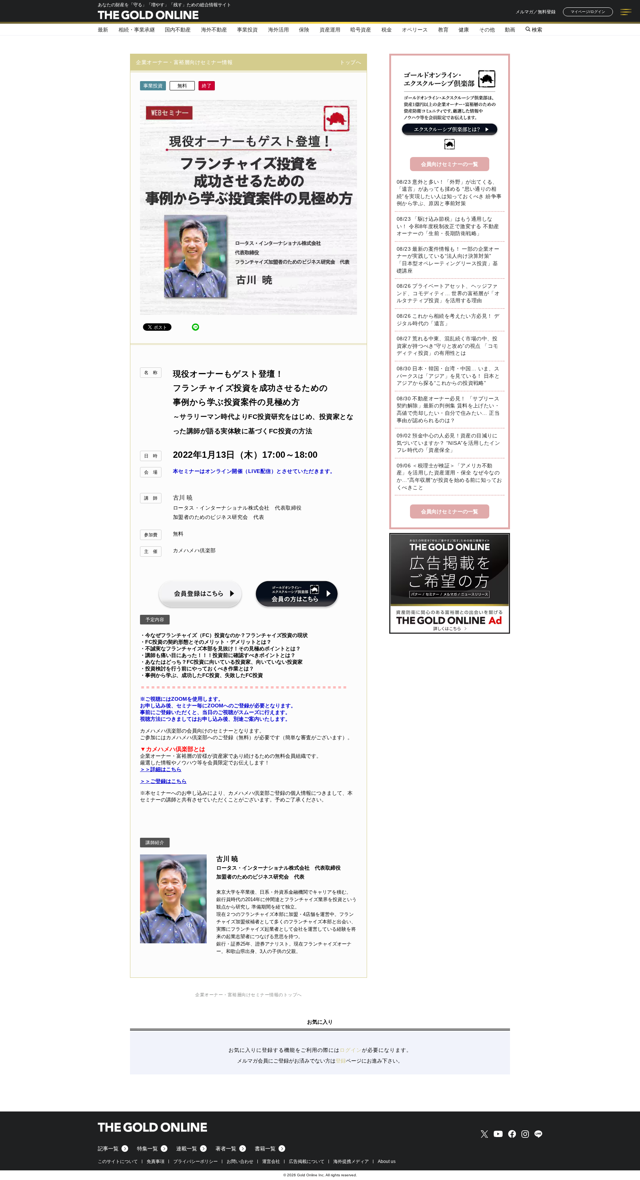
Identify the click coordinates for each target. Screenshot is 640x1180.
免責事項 (155, 1161)
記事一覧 (108, 1148)
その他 (487, 30)
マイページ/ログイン (588, 12)
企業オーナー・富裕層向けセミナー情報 (184, 62)
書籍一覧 (265, 1148)
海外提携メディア (351, 1161)
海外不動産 (214, 30)
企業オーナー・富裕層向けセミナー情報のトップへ (248, 994)
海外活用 (278, 30)
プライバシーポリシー (195, 1161)
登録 (341, 1061)
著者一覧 (226, 1148)
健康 (464, 30)
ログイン (351, 1050)
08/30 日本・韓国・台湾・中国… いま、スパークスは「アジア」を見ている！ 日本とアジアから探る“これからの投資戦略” (448, 376)
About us (387, 1161)
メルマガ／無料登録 (536, 12)
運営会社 (271, 1161)
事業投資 (247, 30)
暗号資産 (360, 30)
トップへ (350, 62)
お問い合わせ (240, 1161)
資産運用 (330, 30)
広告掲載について (306, 1161)
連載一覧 (186, 1148)
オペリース (415, 30)
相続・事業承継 (137, 30)
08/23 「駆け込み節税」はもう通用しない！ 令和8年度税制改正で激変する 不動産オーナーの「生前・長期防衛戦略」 (448, 226)
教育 (443, 30)
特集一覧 (147, 1148)
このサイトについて (118, 1161)
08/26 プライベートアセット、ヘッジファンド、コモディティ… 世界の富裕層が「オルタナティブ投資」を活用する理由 (448, 293)
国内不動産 (178, 30)
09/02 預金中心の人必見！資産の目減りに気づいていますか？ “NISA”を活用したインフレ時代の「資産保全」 (448, 443)
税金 (386, 30)
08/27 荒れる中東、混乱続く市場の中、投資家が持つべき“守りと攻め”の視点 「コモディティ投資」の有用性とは (447, 346)
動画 (510, 30)
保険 (304, 30)
